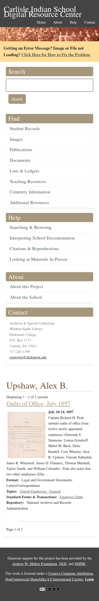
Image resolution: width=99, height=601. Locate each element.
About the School (26, 297)
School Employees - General (40, 491)
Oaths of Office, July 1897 (38, 403)
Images (16, 139)
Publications (21, 149)
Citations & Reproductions (34, 248)
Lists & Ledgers (24, 171)
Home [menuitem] (41, 22)
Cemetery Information (30, 192)
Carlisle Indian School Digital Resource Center (43, 9)
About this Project (26, 286)
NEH (63, 563)
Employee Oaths (71, 496)
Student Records (25, 128)
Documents (20, 160)
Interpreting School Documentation (42, 238)
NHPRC (80, 563)
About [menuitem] (57, 22)
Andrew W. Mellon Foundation (34, 563)
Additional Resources (29, 202)
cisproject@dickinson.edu (28, 357)
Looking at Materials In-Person (38, 259)
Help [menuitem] (73, 22)
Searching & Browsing (31, 227)
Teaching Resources (28, 181)
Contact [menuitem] (89, 22)
